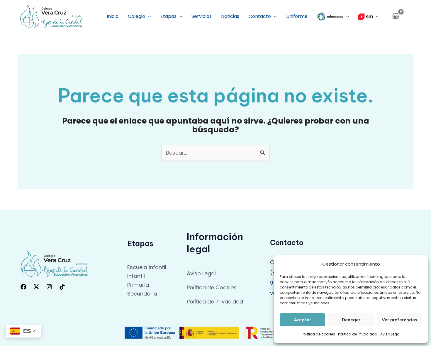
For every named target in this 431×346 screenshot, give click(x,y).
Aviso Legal (390, 334)
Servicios (201, 16)
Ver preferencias (399, 320)
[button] (148, 16)
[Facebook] (23, 287)
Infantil (136, 276)
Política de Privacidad (357, 334)
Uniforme (297, 16)
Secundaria (142, 293)
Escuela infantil (146, 267)
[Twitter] (36, 287)
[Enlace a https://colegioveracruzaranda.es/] (51, 16)
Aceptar (302, 320)
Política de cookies (318, 334)
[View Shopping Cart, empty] (395, 16)
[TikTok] (62, 287)
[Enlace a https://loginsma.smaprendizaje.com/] (369, 16)
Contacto (260, 16)
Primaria (138, 284)
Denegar (351, 320)
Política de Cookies (212, 287)
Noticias (230, 16)
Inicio (112, 16)
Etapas (168, 16)
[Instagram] (49, 287)
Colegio (136, 16)
